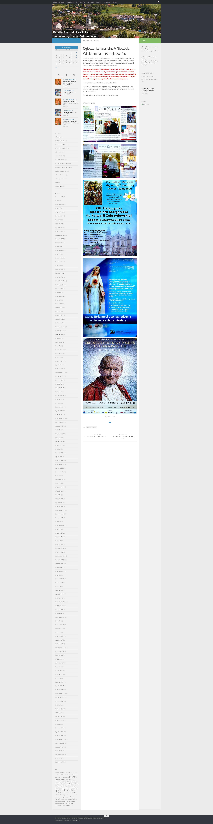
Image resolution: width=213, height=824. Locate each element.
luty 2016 (58, 678)
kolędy (76, 782)
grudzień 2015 (60, 686)
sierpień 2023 (59, 334)
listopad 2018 (59, 552)
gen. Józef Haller (66, 775)
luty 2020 (58, 495)
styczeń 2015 (59, 728)
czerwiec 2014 (60, 755)
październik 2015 (60, 694)
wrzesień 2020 (60, 468)
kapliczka (57, 782)
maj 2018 (58, 575)
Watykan (56, 801)
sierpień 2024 (59, 289)
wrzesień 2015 (60, 697)
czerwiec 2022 (60, 388)
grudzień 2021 (60, 411)
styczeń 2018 (59, 590)
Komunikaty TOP (60, 160)
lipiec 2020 (59, 476)
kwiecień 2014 (60, 762)
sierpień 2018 (59, 564)
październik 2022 (60, 373)
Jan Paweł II (70, 2)
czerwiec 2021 (60, 434)
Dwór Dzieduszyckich (59, 774)
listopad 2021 (59, 415)
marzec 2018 (59, 583)
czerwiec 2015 (60, 709)
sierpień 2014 (59, 747)
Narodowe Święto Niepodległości (71, 788)
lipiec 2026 (59, 201)
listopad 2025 (59, 231)
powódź (70, 795)
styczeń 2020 (59, 499)
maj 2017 (58, 621)
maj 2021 (58, 438)
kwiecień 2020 (60, 487)
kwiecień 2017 (60, 625)
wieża (64, 801)
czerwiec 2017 (60, 617)
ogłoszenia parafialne (91, 427)
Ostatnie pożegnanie (61, 171)
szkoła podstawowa (65, 797)
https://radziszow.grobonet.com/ (150, 51)
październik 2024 (60, 281)
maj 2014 (58, 758)
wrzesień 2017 (60, 606)
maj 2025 (58, 254)
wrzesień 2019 (60, 514)
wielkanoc (60, 801)
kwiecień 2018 (60, 579)
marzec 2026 (59, 216)
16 (76, 58)
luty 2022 (58, 403)
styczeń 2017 (59, 636)
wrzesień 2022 (60, 376)
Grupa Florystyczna (65, 777)
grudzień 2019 (60, 502)
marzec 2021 (59, 445)
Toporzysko (69, 799)
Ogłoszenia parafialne (91, 41)
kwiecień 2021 (60, 441)
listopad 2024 (59, 277)
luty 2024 (58, 311)
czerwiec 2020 (60, 480)
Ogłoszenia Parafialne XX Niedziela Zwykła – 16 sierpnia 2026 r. (69, 83)
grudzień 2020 (60, 457)
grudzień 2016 (60, 640)
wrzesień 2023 (60, 331)
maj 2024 (58, 300)
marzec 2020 (59, 491)
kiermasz (73, 782)
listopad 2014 (59, 736)
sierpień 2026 (59, 197)
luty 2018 (58, 587)
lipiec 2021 (59, 430)
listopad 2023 (59, 323)
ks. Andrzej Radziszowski (60, 784)
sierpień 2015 (59, 701)
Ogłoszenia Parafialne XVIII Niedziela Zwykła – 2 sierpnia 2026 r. (70, 123)
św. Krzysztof (62, 805)
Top (57, 183)
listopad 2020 (59, 460)
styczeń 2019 (59, 545)
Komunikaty (107, 2)
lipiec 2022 (59, 384)
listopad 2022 (59, 369)
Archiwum (98, 2)
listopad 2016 (59, 644)
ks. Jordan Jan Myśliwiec (72, 784)
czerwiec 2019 (60, 525)
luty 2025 (58, 266)
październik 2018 (60, 556)
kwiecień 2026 (60, 212)
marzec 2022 (59, 399)
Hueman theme (76, 820)
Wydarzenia (90, 2)
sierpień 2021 (59, 426)
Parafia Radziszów (58, 2)
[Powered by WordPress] (62, 820)
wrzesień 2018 (60, 560)
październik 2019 (60, 510)
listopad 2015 (59, 690)
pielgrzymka (66, 795)
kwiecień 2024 (60, 304)
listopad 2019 (59, 506)
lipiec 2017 (59, 613)
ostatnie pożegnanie (67, 793)
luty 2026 (58, 220)
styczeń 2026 (59, 224)
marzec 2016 (59, 674)
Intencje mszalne (60, 144)
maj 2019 (58, 529)
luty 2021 (58, 449)
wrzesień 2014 (60, 743)
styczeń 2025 (59, 269)
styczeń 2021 (59, 453)
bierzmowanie (58, 773)
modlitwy (63, 788)
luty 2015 (58, 724)
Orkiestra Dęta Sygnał (59, 792)
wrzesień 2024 (60, 285)
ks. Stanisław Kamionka (69, 786)
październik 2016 (60, 648)
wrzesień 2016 (60, 651)
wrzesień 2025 (60, 239)
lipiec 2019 (59, 522)
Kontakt (115, 2)
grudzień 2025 (60, 227)
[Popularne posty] (66, 75)
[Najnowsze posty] (58, 75)
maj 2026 (58, 208)
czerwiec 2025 (60, 250)
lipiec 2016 (59, 659)
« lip (56, 68)
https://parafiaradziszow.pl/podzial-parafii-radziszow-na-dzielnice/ (150, 63)
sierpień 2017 (59, 609)
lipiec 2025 (59, 247)
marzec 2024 (59, 308)
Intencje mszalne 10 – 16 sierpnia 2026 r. (69, 113)
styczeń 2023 (59, 361)
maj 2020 (58, 483)
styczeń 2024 (59, 315)
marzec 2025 (59, 262)
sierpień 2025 (59, 243)
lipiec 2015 (59, 705)
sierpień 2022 (59, 380)
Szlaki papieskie (80, 2)
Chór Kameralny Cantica (71, 772)
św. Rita (67, 805)
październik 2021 (60, 418)
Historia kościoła (60, 141)
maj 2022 (58, 392)
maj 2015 (58, 713)
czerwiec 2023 (60, 342)
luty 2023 (58, 357)
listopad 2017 (59, 598)
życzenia (70, 805)
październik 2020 (60, 464)
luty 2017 (58, 632)
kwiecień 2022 (60, 396)
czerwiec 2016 (60, 663)
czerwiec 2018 (60, 571)
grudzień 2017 (60, 594)
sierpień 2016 (59, 655)
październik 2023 (60, 327)
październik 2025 (60, 235)
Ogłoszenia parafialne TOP (69, 79)
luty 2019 (58, 541)
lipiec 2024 (59, 292)
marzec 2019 (59, 537)
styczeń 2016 (59, 682)
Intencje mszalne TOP (68, 90)
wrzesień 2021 (60, 422)
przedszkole (75, 795)
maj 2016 (58, 667)
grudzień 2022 (60, 365)
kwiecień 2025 (60, 258)
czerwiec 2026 (60, 204)
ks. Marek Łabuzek (59, 786)
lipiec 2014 (59, 751)
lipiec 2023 (59, 338)
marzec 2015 (59, 720)
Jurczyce (72, 779)
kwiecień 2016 (60, 671)
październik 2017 (60, 602)
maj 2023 (58, 346)
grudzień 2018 (60, 548)
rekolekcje (57, 797)
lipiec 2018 (59, 567)
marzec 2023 (59, 353)
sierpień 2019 (59, 518)
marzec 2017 (59, 629)
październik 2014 (60, 739)
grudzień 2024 (60, 273)
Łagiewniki (63, 803)
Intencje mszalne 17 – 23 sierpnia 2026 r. (69, 93)
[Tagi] (74, 75)
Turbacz (74, 799)
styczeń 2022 (59, 407)
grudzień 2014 (60, 732)
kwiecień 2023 (60, 350)
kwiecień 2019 (60, 533)
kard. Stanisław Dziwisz (65, 782)
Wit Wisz (70, 801)
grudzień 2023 (60, 319)
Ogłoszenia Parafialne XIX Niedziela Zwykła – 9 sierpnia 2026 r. (70, 103)
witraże (67, 801)
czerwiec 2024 (60, 296)
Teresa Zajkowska (64, 799)
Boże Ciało (64, 773)
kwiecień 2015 (60, 716)
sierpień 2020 (59, 472)
